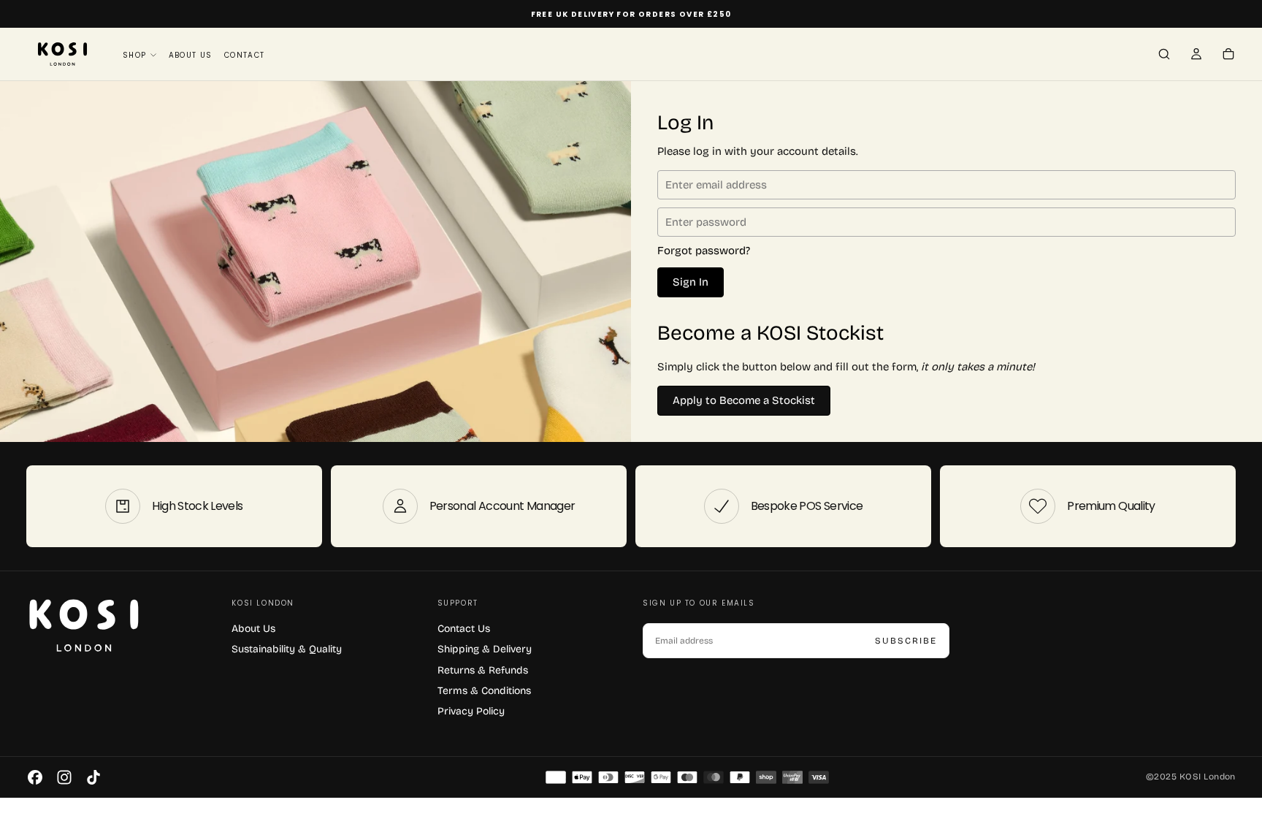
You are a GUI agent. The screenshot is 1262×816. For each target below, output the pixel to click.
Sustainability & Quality (287, 649)
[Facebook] (35, 777)
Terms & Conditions (484, 691)
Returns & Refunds (482, 670)
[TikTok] (93, 777)
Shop (135, 55)
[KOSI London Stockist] (117, 626)
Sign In (690, 282)
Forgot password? (703, 250)
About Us (191, 55)
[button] (1164, 55)
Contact (244, 55)
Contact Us (463, 628)
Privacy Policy (471, 711)
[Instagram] (64, 777)
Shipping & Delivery (484, 649)
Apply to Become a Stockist (744, 400)
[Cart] (1228, 55)
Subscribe (906, 641)
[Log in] (1196, 55)
